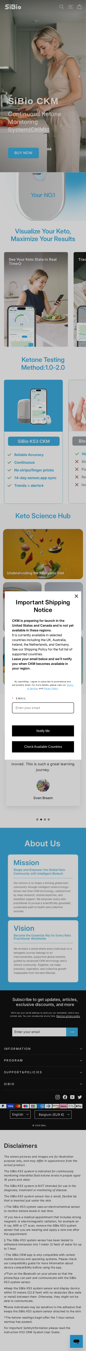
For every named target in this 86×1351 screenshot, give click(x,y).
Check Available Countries (43, 746)
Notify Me (43, 731)
